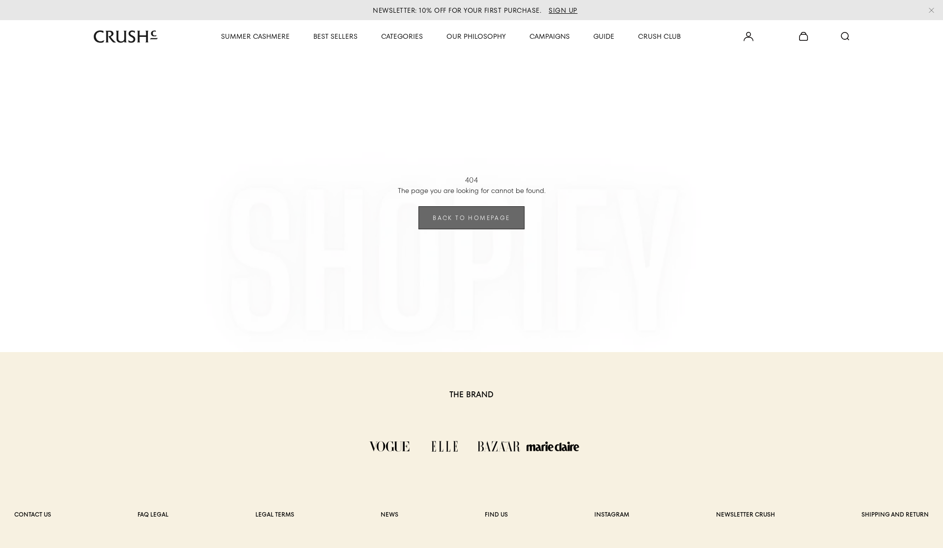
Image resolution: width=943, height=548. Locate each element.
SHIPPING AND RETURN (895, 514)
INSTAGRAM (611, 514)
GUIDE (603, 36)
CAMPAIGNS (549, 36)
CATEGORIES (402, 36)
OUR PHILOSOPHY (476, 36)
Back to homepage (471, 218)
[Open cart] (748, 36)
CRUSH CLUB (659, 36)
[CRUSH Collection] (125, 36)
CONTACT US (32, 514)
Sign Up (563, 10)
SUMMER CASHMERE (255, 36)
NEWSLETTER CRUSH (745, 514)
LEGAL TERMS (274, 514)
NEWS (389, 514)
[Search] (845, 36)
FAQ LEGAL (153, 514)
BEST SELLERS (335, 36)
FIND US (496, 514)
